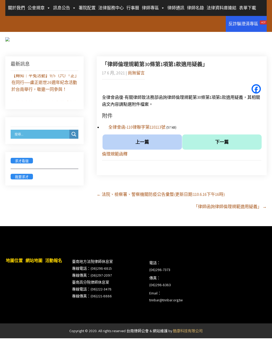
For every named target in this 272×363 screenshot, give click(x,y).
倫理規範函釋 (115, 154)
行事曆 (132, 8)
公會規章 (36, 8)
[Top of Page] (256, 351)
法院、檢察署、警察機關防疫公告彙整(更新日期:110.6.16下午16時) (161, 194)
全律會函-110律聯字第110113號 (136, 127)
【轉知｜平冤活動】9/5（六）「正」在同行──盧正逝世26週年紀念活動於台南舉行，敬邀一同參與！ (44, 81)
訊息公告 (61, 8)
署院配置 (87, 8)
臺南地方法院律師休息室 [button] (92, 261)
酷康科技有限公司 (188, 330)
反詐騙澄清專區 (247, 24)
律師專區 (150, 8)
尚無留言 (136, 73)
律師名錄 (195, 8)
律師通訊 (175, 8)
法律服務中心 (111, 8)
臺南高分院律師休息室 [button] (90, 282)
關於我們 (16, 8)
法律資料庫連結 (221, 8)
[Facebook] (256, 89)
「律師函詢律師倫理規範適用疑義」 (230, 206)
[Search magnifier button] (73, 134)
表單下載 (247, 8)
